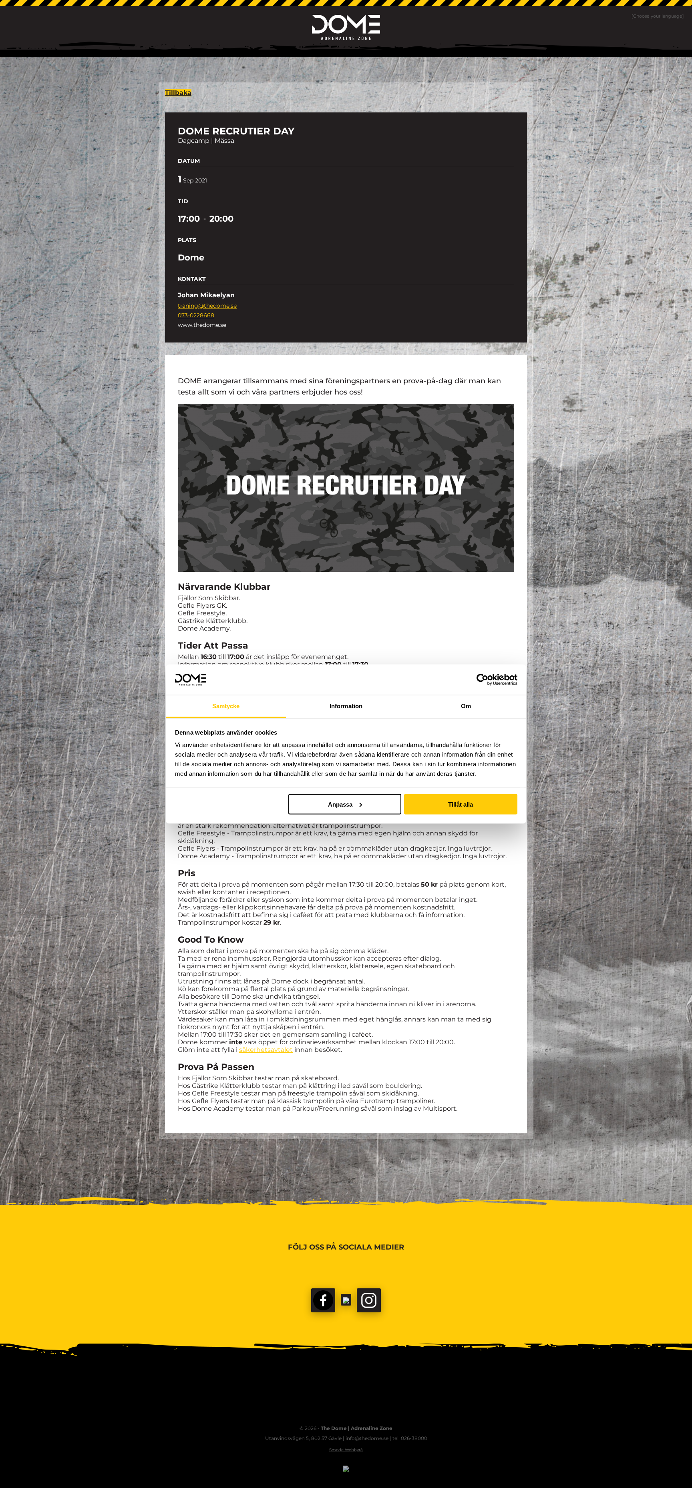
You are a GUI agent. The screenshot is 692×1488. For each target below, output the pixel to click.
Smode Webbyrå (346, 1449)
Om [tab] (466, 706)
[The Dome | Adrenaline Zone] (346, 27)
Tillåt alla (460, 804)
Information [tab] (346, 706)
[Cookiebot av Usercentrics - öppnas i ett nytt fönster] (482, 679)
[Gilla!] (323, 1300)
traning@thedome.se (207, 305)
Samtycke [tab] (226, 706)
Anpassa (340, 804)
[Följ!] (346, 1300)
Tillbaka (178, 92)
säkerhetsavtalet (266, 1049)
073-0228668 (196, 315)
